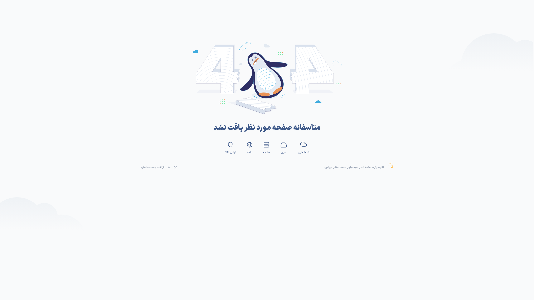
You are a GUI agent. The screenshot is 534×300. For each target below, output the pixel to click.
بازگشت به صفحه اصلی (152, 167)
